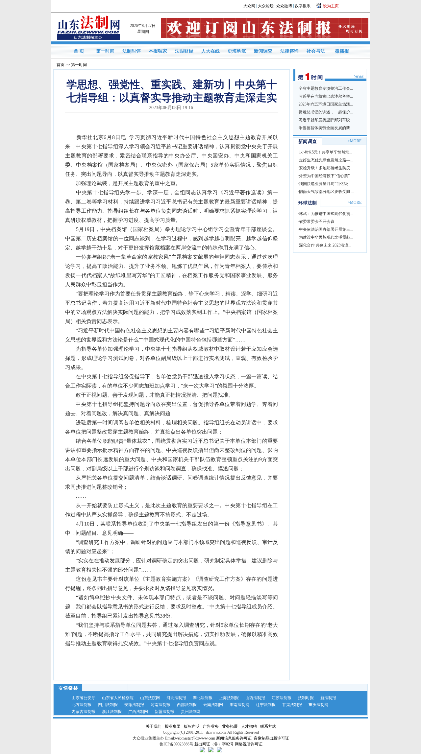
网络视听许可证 (248, 744)
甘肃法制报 (292, 704)
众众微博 (284, 6)
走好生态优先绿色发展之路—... (326, 160)
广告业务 (211, 726)
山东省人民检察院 (118, 697)
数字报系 (302, 6)
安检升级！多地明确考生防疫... (326, 168)
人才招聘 (249, 726)
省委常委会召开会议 (316, 221)
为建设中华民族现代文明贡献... (326, 237)
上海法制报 (229, 697)
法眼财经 (184, 51)
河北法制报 (176, 697)
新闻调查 (263, 51)
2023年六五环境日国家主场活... (326, 104)
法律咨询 (289, 51)
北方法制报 (81, 704)
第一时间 (105, 51)
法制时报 (306, 697)
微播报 (342, 51)
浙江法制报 (112, 711)
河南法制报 (160, 704)
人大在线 (210, 51)
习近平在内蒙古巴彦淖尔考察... (326, 96)
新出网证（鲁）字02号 (214, 744)
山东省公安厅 (83, 697)
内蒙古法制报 (83, 711)
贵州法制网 (191, 711)
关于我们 (153, 726)
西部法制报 (187, 704)
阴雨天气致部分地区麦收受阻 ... (326, 191)
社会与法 (316, 51)
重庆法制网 (318, 704)
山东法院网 (150, 697)
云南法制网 (213, 704)
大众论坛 (266, 6)
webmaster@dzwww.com (195, 738)
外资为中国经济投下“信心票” (324, 176)
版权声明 (192, 726)
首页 (60, 64)
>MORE (354, 141)
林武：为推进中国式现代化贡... (326, 213)
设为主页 (331, 6)
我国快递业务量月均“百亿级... (325, 183)
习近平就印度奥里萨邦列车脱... (326, 120)
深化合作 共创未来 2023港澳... (325, 245)
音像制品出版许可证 (271, 738)
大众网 (249, 6)
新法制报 (328, 697)
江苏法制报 (281, 697)
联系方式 (268, 726)
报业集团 (173, 726)
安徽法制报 (134, 704)
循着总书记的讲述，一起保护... (326, 112)
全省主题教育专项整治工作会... (326, 88)
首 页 (79, 51)
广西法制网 (138, 711)
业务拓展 (230, 726)
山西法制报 (255, 697)
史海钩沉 (237, 51)
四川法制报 (108, 704)
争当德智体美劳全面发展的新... (326, 128)
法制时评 (131, 51)
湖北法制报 (202, 697)
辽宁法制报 (266, 704)
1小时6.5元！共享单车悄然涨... (325, 152)
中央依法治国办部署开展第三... (326, 229)
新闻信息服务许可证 (234, 738)
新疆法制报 (164, 711)
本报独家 (158, 51)
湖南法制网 (239, 704)
